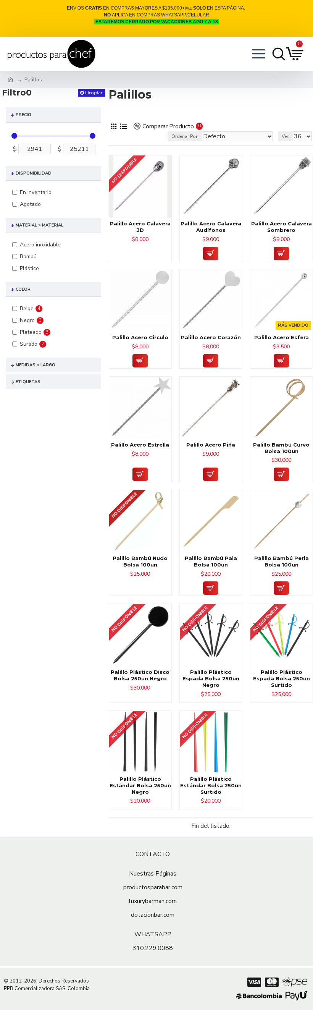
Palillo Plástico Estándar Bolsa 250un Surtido (211, 785)
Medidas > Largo (35, 365)
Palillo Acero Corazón (211, 337)
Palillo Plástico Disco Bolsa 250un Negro (140, 675)
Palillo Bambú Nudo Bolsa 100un (140, 561)
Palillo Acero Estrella (140, 445)
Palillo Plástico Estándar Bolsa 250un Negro (140, 785)
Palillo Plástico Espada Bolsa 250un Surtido (281, 678)
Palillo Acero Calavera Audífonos (211, 226)
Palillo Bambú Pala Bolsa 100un (211, 561)
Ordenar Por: (184, 136)
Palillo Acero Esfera (281, 337)
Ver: (285, 136)
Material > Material (39, 225)
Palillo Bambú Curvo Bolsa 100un (281, 448)
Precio (23, 115)
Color (23, 289)
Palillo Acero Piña (210, 445)
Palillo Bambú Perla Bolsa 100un (281, 561)
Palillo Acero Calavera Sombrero (281, 226)
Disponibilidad (34, 173)
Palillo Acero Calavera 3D (140, 226)
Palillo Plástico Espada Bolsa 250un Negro (210, 678)
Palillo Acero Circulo (140, 337)
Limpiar (94, 92)
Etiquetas (28, 382)
